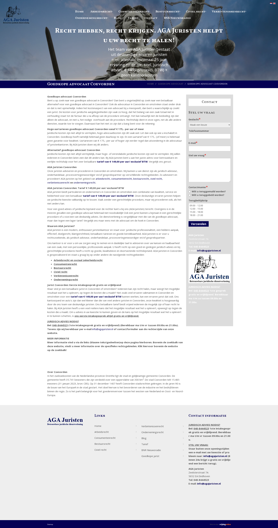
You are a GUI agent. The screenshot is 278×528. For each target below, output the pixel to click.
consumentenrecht (121, 178)
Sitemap (50, 524)
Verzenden (198, 224)
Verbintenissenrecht (229, 12)
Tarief (133, 18)
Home (79, 12)
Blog (117, 18)
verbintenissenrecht (58, 182)
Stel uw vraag (197, 155)
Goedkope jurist (150, 456)
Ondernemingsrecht (91, 18)
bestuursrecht (141, 178)
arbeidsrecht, (103, 178)
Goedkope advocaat (170, 83)
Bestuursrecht (168, 12)
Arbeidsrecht (101, 12)
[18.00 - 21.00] (209, 215)
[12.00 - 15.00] (209, 208)
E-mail (193, 143)
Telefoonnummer (199, 130)
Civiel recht (195, 12)
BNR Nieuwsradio (177, 18)
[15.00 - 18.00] (209, 212)
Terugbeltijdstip (198, 200)
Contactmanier (198, 187)
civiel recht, (156, 178)
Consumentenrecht (133, 12)
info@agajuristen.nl (102, 329)
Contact (151, 18)
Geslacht (194, 119)
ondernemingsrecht (84, 182)
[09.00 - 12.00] (209, 205)
